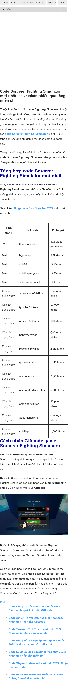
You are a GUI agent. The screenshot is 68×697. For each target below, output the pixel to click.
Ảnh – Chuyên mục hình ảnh (28, 2)
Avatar (62, 2)
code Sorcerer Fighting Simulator (26, 133)
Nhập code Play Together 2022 (33, 208)
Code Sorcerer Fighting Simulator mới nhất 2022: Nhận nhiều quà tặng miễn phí (32, 95)
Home (4, 2)
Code (3, 602)
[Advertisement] (34, 52)
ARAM (52, 2)
